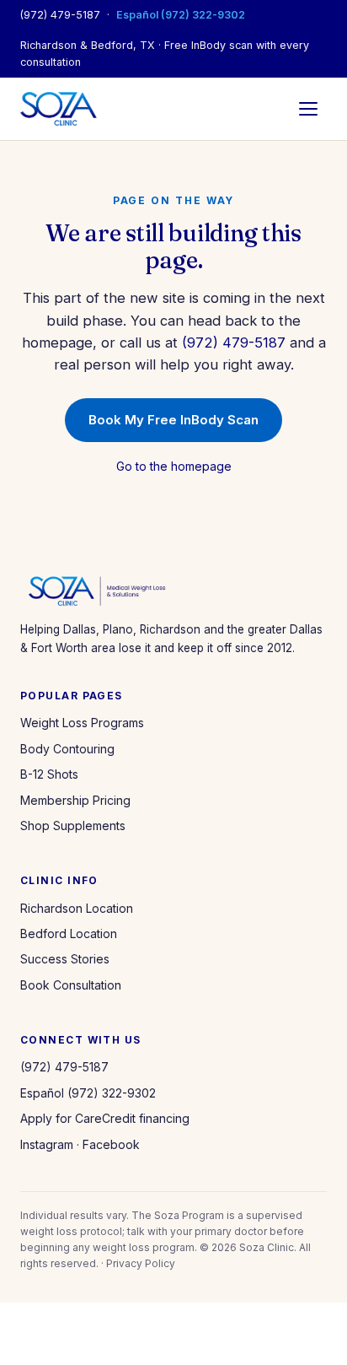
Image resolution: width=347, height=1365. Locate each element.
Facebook (111, 1144)
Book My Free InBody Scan (173, 420)
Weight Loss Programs (82, 722)
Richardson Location (76, 908)
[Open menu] (308, 108)
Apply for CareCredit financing (105, 1118)
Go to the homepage (174, 466)
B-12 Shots (49, 774)
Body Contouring (67, 749)
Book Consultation (70, 985)
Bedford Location (68, 933)
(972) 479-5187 (60, 14)
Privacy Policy (140, 1263)
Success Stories (64, 959)
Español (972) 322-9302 (180, 14)
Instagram (46, 1144)
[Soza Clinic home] (58, 109)
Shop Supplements (72, 825)
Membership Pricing (75, 800)
